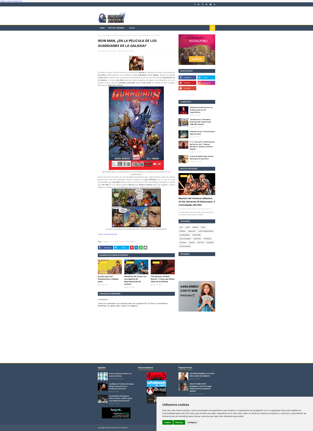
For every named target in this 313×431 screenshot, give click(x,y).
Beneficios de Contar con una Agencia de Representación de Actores (135, 280)
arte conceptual (185, 239)
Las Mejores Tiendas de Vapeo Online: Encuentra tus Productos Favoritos (121, 386)
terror (203, 227)
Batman (195, 227)
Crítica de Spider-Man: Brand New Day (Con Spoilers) (201, 157)
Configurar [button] (192, 422)
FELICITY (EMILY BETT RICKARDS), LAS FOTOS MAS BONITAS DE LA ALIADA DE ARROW (201, 387)
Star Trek (201, 242)
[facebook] (195, 4)
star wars (183, 242)
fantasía (182, 231)
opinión (192, 242)
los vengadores (108, 35)
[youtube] (210, 4)
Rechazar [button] (179, 422)
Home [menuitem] (102, 28)
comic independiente (205, 231)
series (188, 227)
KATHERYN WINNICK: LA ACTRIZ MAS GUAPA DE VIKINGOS (202, 374)
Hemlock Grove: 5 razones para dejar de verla (202, 132)
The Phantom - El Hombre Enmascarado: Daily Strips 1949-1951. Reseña (200, 121)
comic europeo (185, 246)
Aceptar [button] (167, 422)
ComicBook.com (110, 234)
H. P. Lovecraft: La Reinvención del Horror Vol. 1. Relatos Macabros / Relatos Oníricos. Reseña (202, 145)
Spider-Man (197, 235)
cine (111, 242)
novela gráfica (185, 235)
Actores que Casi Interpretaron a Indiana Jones (108, 279)
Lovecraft (210, 242)
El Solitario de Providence (108, 51)
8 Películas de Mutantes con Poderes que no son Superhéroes (201, 109)
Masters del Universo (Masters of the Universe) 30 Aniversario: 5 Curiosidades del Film (197, 201)
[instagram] (202, 4)
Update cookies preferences (11, 1)
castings (106, 242)
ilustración (197, 239)
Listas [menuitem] (132, 28)
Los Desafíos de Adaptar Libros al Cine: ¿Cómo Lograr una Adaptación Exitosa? (120, 398)
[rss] (214, 4)
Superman (191, 231)
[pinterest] (206, 4)
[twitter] (198, 4)
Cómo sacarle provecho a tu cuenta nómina (120, 374)
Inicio (99, 35)
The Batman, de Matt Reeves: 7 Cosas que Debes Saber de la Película (163, 279)
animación (207, 239)
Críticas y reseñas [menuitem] (116, 28)
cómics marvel (119, 242)
